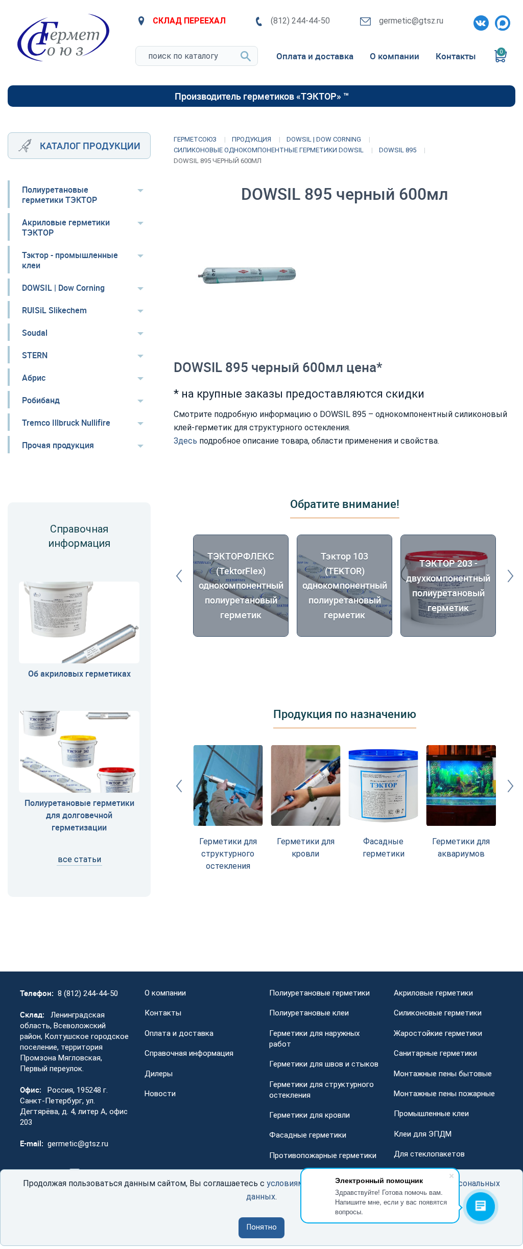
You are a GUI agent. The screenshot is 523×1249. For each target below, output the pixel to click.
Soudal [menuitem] (34, 332)
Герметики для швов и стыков (323, 1064)
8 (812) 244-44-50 (88, 993)
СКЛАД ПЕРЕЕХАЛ (189, 21)
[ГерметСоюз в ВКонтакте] (479, 21)
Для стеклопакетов (429, 1154)
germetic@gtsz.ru (411, 21)
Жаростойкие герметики (438, 1033)
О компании (165, 993)
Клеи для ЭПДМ (422, 1134)
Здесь (185, 441)
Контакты (163, 1012)
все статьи (79, 859)
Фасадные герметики (307, 1135)
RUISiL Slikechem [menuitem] (54, 310)
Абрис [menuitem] (33, 377)
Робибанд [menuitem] (41, 400)
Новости (160, 1093)
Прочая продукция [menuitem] (58, 445)
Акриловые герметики (433, 993)
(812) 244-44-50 (300, 21)
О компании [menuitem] (394, 56)
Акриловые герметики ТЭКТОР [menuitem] (66, 227)
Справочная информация (189, 1053)
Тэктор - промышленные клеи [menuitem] (70, 260)
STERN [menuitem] (34, 355)
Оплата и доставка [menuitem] (314, 56)
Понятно (262, 1227)
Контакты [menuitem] (456, 56)
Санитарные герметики (435, 1053)
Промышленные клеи (431, 1113)
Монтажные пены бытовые (443, 1073)
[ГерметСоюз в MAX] (500, 21)
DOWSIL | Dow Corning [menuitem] (63, 287)
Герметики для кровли (309, 1115)
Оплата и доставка (179, 1033)
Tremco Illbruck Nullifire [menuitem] (66, 422)
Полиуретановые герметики (319, 993)
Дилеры (159, 1073)
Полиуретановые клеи (309, 1012)
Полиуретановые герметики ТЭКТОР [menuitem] (59, 194)
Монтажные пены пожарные (444, 1093)
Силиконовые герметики (438, 1012)
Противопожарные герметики (322, 1155)
